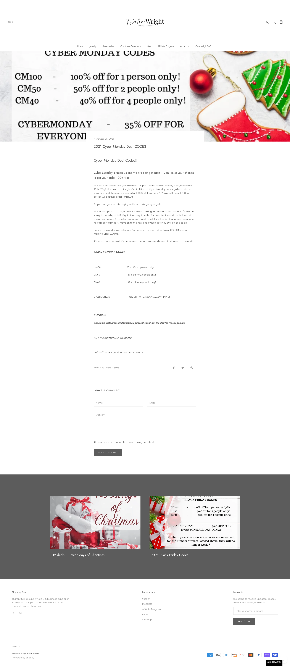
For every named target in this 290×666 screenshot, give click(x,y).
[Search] (274, 22)
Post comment (108, 452)
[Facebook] (13, 613)
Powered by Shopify (23, 657)
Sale (149, 46)
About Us (184, 46)
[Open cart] (281, 22)
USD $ (10, 22)
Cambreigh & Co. (204, 46)
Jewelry (93, 46)
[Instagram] (20, 613)
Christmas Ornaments (130, 46)
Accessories (108, 46)
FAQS (145, 614)
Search (146, 598)
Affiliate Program (166, 46)
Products (147, 603)
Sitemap (147, 619)
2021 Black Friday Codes (170, 554)
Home (80, 46)
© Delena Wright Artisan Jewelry (25, 653)
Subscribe (244, 621)
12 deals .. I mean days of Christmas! (79, 554)
